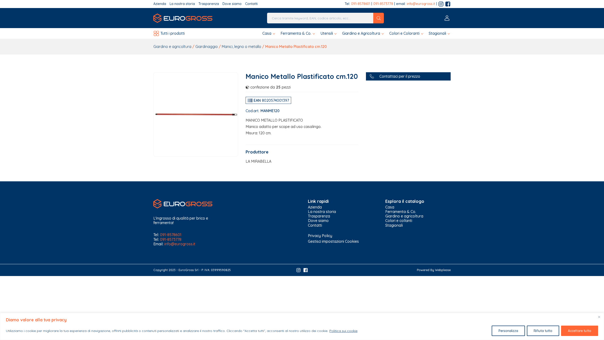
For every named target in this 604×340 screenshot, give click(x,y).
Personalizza (508, 331)
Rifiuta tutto (543, 331)
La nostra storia (182, 4)
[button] (269, 33)
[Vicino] (599, 317)
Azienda (159, 4)
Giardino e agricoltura (172, 46)
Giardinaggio (206, 46)
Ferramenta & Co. (400, 211)
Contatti (251, 4)
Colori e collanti (398, 220)
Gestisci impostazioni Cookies (333, 241)
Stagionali (394, 225)
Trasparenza (208, 4)
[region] (302, 326)
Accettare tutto (579, 331)
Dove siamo (232, 4)
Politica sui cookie (343, 331)
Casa (389, 207)
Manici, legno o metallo (241, 46)
